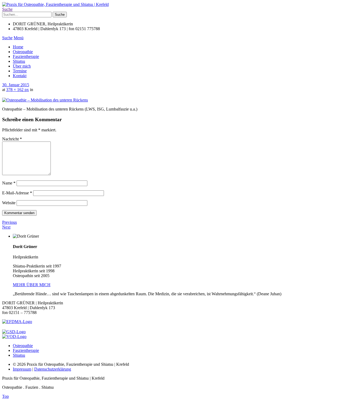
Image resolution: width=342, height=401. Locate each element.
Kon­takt (19, 75)
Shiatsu (19, 61)
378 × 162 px (17, 89)
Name (8, 183)
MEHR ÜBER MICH (31, 284)
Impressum (22, 369)
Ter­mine (20, 71)
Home (18, 47)
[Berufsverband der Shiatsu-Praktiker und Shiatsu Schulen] (14, 331)
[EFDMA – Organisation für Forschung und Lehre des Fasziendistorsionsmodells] (17, 321)
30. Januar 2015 (15, 84)
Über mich (22, 66)
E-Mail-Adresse (17, 193)
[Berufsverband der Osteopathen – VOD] (14, 336)
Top (5, 396)
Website (8, 202)
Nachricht (12, 139)
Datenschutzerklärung (52, 369)
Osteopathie (23, 51)
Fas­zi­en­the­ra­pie (26, 56)
